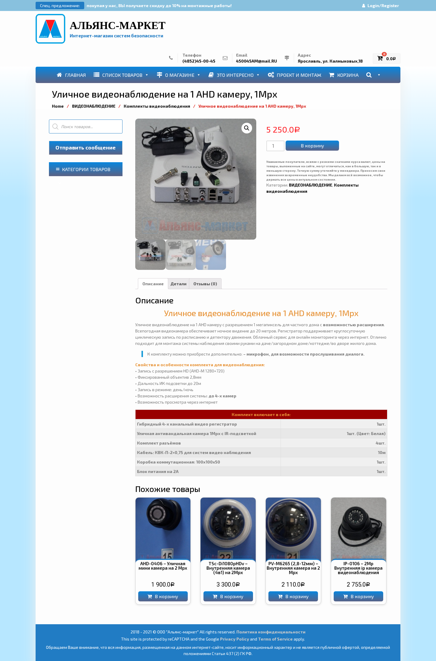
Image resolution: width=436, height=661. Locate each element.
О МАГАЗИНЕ (179, 75)
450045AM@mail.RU (256, 61)
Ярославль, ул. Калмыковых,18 (330, 61)
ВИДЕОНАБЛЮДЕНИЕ (93, 106)
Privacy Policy (234, 638)
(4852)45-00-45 (198, 61)
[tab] (153, 283)
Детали (179, 283)
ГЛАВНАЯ (75, 75)
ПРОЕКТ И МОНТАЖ (299, 75)
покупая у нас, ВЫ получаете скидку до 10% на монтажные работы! (159, 5)
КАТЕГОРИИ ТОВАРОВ (86, 169)
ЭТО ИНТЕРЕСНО (235, 75)
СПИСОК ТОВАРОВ (122, 75)
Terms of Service (275, 638)
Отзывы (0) (205, 283)
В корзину (312, 145)
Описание (153, 283)
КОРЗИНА (348, 75)
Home (58, 106)
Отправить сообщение (85, 147)
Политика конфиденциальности (270, 631)
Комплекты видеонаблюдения (157, 106)
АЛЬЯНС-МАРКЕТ (118, 25)
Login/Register (383, 5)
